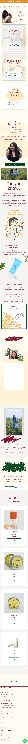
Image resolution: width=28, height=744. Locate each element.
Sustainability (4, 696)
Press (2, 720)
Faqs (2, 733)
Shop (2, 690)
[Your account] (24, 7)
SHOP (21, 19)
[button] (3, 375)
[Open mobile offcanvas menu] (1, 7)
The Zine (3, 722)
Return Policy (4, 739)
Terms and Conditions (6, 737)
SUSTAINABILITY (14, 468)
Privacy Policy (4, 735)
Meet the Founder (5, 692)
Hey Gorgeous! (14, 122)
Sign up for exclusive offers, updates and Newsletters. (10, 726)
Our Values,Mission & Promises (8, 694)
